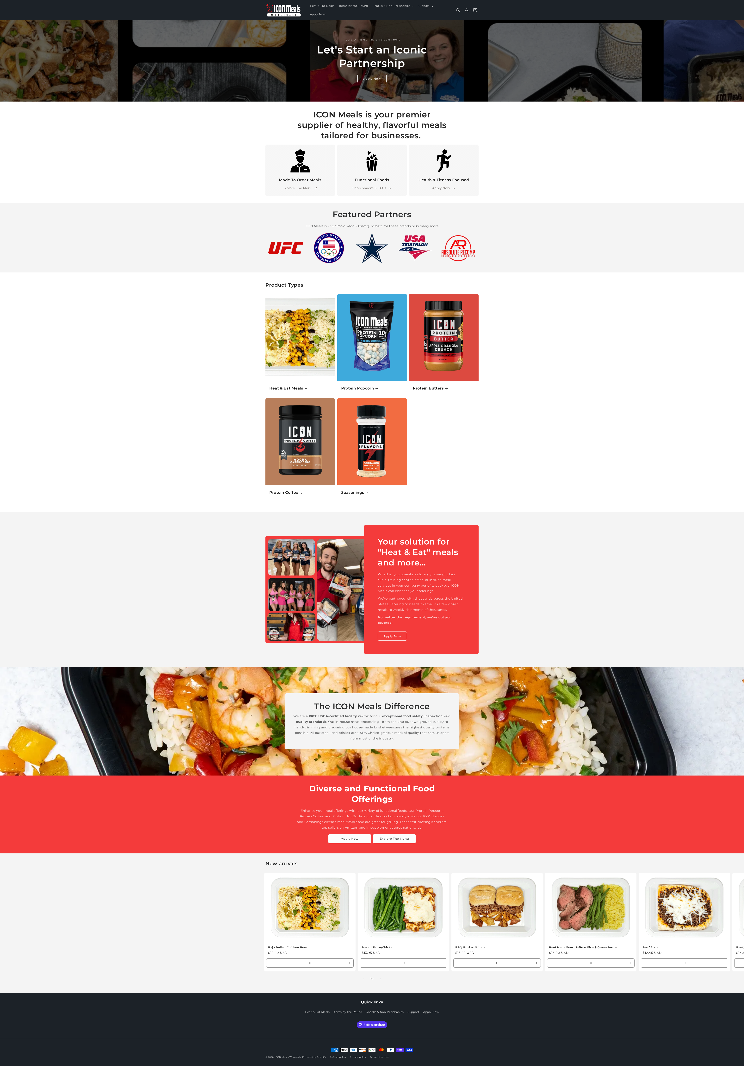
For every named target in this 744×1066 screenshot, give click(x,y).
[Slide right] (380, 978)
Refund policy (338, 1057)
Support (413, 1011)
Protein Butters (428, 388)
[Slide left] (363, 978)
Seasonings (352, 492)
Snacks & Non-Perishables (385, 1011)
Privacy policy (358, 1057)
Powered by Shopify (314, 1057)
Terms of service (379, 1057)
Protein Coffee (283, 492)
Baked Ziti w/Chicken (378, 947)
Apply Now (372, 78)
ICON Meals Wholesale (288, 1057)
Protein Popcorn (357, 388)
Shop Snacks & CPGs (369, 188)
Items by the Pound (347, 1011)
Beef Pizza (650, 947)
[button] (392, 6)
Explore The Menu (297, 188)
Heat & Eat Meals (286, 388)
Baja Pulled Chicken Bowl (288, 947)
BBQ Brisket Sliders (470, 947)
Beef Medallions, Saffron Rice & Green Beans (583, 947)
